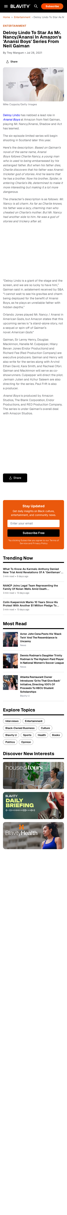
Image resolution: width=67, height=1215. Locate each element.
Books (56, 735)
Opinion (26, 742)
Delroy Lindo (11, 115)
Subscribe (52, 6)
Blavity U (11, 735)
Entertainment (22, 17)
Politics (10, 742)
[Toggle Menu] (6, 6)
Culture (45, 728)
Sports (27, 735)
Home (6, 17)
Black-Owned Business (20, 728)
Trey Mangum (15, 52)
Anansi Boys (11, 119)
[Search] (36, 6)
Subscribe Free (33, 533)
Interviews (12, 721)
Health (42, 735)
